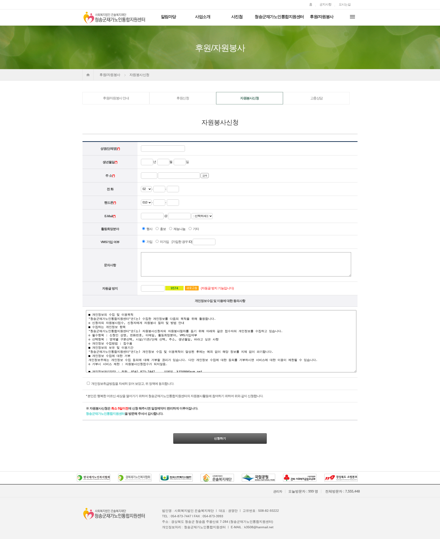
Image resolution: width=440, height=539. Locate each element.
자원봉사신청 (249, 98)
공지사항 (325, 4)
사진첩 (237, 16)
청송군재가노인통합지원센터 (279, 16)
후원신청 (182, 98)
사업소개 (202, 16)
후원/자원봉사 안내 (116, 98)
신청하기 (220, 438)
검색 (204, 175)
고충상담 (316, 98)
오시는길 (345, 4)
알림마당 (168, 16)
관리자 (277, 491)
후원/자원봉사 (321, 16)
